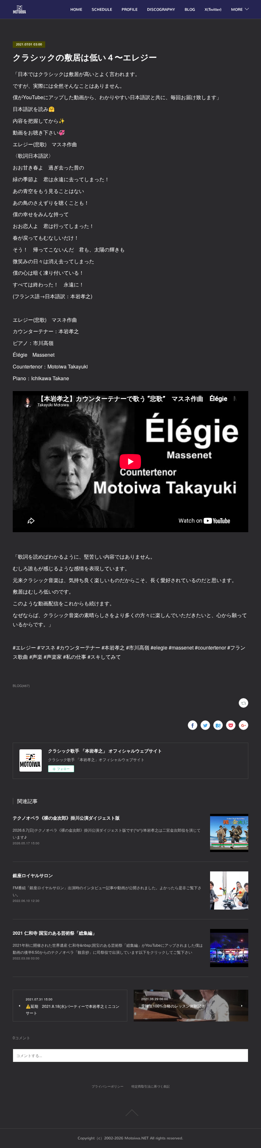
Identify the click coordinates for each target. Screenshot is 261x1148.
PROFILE (130, 9)
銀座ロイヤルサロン (33, 875)
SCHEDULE (102, 9)
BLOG (190, 9)
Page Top (130, 1112)
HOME (76, 9)
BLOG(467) (21, 686)
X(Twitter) (213, 9)
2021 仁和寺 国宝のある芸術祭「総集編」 (55, 933)
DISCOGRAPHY (161, 9)
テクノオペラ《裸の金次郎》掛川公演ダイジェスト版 (66, 818)
